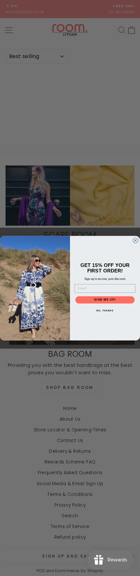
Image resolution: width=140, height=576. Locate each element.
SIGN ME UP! (105, 299)
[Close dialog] (135, 240)
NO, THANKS (104, 310)
